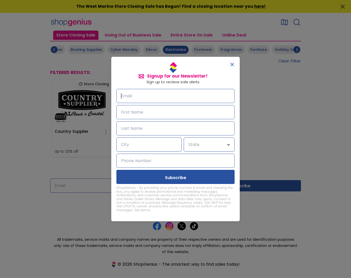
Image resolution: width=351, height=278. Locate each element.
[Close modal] (232, 64)
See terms (142, 210)
